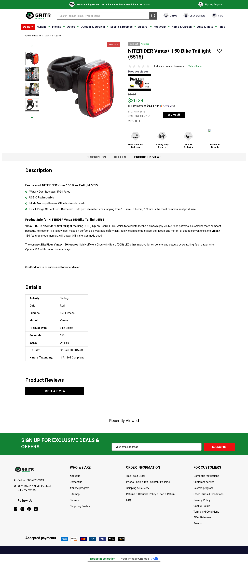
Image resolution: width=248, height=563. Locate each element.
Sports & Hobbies (121, 26)
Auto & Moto (205, 26)
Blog (222, 26)
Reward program (203, 488)
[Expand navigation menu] (49, 27)
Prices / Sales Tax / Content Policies (148, 482)
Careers (74, 500)
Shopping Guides (80, 506)
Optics (71, 26)
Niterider (145, 44)
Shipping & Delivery (137, 488)
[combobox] (103, 16)
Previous (32, 47)
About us (75, 476)
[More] (32, 27)
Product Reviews (147, 157)
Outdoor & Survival (93, 26)
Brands (198, 523)
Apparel (143, 26)
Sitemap (75, 494)
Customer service (204, 482)
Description (96, 157)
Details (120, 157)
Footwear (160, 26)
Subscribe (219, 447)
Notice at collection (102, 558)
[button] (151, 106)
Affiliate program (79, 488)
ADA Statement (203, 517)
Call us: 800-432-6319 (31, 480)
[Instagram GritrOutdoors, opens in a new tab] (22, 509)
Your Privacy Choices (135, 558)
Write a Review (195, 66)
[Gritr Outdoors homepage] (38, 16)
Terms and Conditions (214, 512)
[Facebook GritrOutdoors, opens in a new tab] (15, 509)
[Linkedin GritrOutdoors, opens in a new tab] (36, 509)
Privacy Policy (214, 500)
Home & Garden (182, 26)
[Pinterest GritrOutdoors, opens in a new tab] (29, 509)
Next (32, 117)
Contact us (76, 482)
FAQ (128, 500)
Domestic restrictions (206, 476)
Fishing (56, 26)
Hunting (42, 26)
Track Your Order (135, 476)
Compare (173, 115)
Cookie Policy (214, 506)
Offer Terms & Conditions (209, 494)
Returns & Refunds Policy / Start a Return (150, 494)
